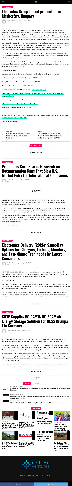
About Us (49, 475)
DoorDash (5, 274)
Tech (43, 475)
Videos (38, 475)
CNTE (40, 339)
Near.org (22, 475)
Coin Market (30, 475)
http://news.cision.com (39, 90)
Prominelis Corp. (40, 208)
